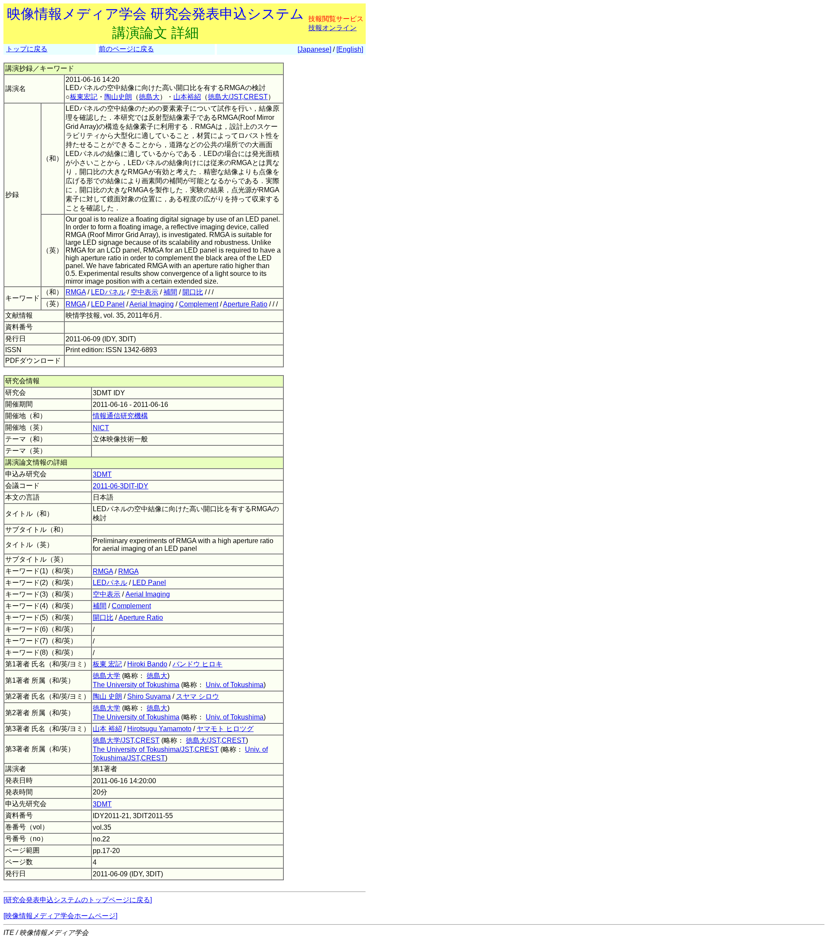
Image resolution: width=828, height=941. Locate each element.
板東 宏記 (107, 664)
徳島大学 (106, 675)
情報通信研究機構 (120, 415)
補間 (170, 292)
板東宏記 (83, 96)
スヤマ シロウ (197, 696)
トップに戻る (26, 49)
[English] (349, 49)
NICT (101, 427)
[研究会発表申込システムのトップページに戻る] (77, 899)
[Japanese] (314, 49)
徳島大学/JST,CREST (126, 740)
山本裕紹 (187, 96)
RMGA (76, 292)
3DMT (102, 474)
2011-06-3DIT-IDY (120, 486)
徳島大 (149, 96)
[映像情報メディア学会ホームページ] (60, 915)
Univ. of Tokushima (234, 684)
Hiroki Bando (147, 664)
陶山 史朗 (107, 696)
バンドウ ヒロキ (197, 664)
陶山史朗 (118, 96)
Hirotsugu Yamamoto (159, 728)
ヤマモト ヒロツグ (225, 728)
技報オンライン (332, 27)
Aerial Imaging (151, 304)
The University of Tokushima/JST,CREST (156, 749)
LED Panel (108, 304)
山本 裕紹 (107, 728)
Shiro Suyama (149, 696)
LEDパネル (108, 292)
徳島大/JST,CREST (238, 96)
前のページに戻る (126, 49)
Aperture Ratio (245, 304)
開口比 (192, 292)
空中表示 (144, 292)
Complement (198, 304)
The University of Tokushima (136, 684)
